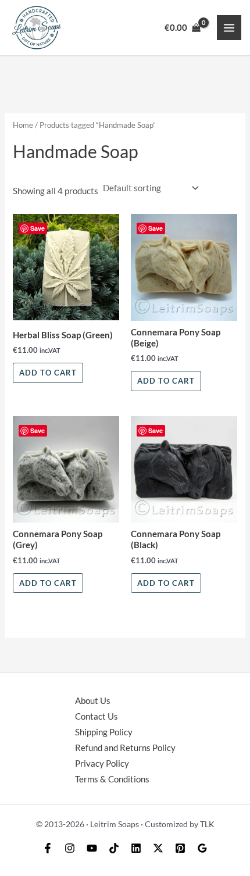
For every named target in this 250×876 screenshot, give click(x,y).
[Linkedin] (136, 848)
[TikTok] (114, 848)
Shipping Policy (104, 732)
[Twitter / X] (158, 848)
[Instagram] (70, 848)
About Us (92, 701)
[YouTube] (92, 848)
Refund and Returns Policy (125, 748)
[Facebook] (48, 848)
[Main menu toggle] (229, 27)
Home (23, 125)
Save (37, 228)
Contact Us (96, 716)
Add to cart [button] (48, 372)
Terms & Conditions (112, 779)
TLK (207, 824)
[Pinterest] (180, 848)
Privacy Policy (102, 763)
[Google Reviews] (202, 848)
